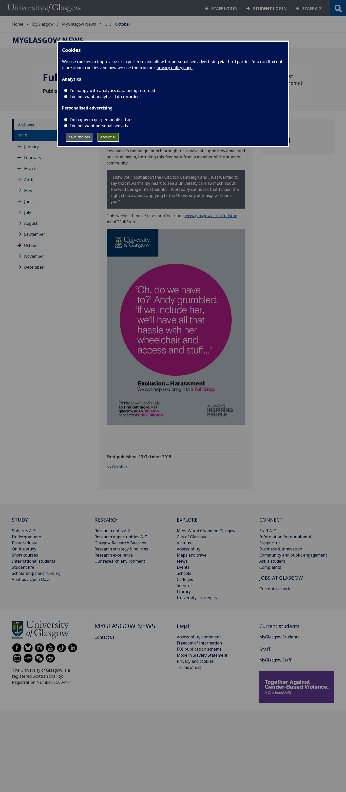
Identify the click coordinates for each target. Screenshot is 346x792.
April (28, 179)
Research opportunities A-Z (120, 537)
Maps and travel (192, 555)
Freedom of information (199, 643)
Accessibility (188, 549)
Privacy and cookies (195, 661)
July (27, 212)
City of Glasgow (191, 537)
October (31, 245)
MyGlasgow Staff (275, 660)
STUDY (20, 519)
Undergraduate (26, 537)
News (182, 561)
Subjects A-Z (24, 530)
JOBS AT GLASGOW (281, 577)
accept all (108, 137)
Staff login (224, 8)
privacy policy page (174, 67)
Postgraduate (24, 543)
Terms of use (189, 667)
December (34, 267)
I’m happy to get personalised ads (101, 119)
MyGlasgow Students (279, 637)
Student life (23, 567)
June (28, 201)
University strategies (197, 597)
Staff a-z (312, 8)
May (28, 190)
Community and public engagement (293, 555)
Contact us (104, 637)
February (32, 157)
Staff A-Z (267, 530)
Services (185, 585)
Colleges (185, 579)
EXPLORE (187, 519)
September (34, 234)
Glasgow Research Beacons (120, 543)
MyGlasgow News (79, 24)
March (30, 168)
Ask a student (272, 561)
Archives (26, 125)
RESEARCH (106, 519)
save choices (79, 137)
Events (183, 567)
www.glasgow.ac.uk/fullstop (211, 215)
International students (33, 561)
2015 (22, 136)
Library (184, 591)
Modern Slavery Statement (202, 655)
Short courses (25, 555)
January (31, 147)
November (34, 256)
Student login (270, 8)
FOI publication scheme (199, 649)
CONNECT (271, 519)
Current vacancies (276, 589)
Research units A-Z (112, 530)
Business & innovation (280, 549)
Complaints (270, 567)
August (30, 223)
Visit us (184, 543)
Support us (269, 543)
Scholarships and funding (36, 573)
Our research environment (119, 561)
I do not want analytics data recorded (104, 96)
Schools (184, 573)
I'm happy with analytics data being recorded (112, 90)
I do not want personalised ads (98, 125)
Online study (24, 549)
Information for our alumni (285, 537)
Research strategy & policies (121, 549)
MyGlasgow (43, 24)
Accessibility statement (199, 637)
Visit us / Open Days (31, 579)
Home (17, 24)
